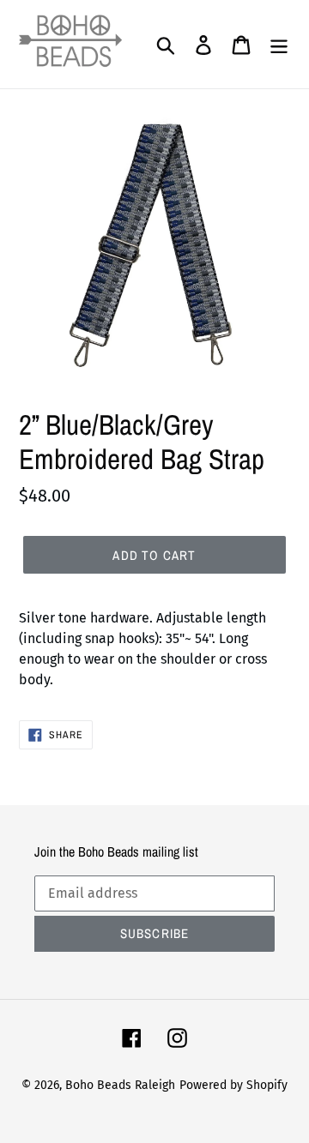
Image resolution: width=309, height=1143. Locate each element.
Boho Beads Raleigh (120, 1085)
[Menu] (279, 44)
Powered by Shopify (233, 1085)
